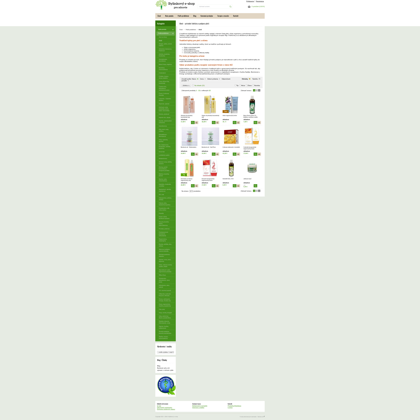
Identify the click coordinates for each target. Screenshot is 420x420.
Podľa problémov (183, 16)
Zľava (250, 85)
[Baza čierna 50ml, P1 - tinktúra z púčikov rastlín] (252, 114)
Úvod (159, 16)
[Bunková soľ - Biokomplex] (189, 145)
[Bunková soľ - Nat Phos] (210, 145)
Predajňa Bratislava (234, 406)
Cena (202, 79)
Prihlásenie (250, 1)
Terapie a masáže (223, 16)
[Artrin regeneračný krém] (231, 114)
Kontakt (235, 16)
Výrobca (186, 85)
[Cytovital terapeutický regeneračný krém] (252, 145)
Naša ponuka (169, 16)
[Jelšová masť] (252, 177)
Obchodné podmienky (164, 407)
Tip (237, 85)
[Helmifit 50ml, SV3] (231, 177)
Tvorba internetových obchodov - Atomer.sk (251, 416)
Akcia (243, 85)
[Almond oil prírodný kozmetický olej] (189, 114)
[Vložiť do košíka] (196, 122)
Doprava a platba (198, 407)
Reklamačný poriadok (199, 406)
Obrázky (245, 79)
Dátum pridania (212, 79)
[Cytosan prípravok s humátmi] (231, 145)
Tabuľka (255, 79)
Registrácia (260, 1)
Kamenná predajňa (207, 16)
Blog (194, 16)
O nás (159, 406)
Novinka (257, 85)
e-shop (230, 407)
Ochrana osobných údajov (166, 409)
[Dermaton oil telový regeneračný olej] (189, 177)
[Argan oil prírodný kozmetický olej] (210, 114)
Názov (194, 79)
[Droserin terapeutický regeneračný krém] (210, 177)
